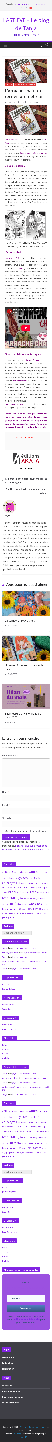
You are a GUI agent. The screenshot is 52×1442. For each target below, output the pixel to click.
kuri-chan (6, 1049)
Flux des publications (11, 1391)
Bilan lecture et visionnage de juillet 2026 (23, 715)
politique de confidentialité (26, 1319)
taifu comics (34, 909)
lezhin (47, 892)
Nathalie (5, 1058)
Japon (4, 892)
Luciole (5, 1053)
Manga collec (8, 1004)
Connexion (7, 1385)
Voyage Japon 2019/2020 (27, 913)
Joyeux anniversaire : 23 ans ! (24, 948)
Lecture (9, 85)
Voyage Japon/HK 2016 (10, 913)
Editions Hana (21, 887)
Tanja (22, 102)
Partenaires (7, 1363)
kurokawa (40, 892)
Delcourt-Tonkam (24, 883)
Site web (6, 818)
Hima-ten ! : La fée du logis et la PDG (24, 667)
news (29, 904)
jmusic (11, 891)
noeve (45, 904)
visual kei (45, 909)
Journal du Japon (9, 989)
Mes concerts (8, 1357)
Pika (18, 909)
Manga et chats (39, 898)
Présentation (8, 1368)
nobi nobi (37, 904)
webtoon (41, 913)
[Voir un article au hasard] (46, 45)
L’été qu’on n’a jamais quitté (27, 4)
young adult (9, 917)
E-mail (6, 805)
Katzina (5, 1045)
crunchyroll (9, 883)
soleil (24, 909)
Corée (37, 877)
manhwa (6, 904)
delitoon (34, 883)
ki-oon (32, 891)
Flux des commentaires (12, 1397)
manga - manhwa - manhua (25, 85)
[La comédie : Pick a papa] (26, 592)
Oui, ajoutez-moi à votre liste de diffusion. (26, 831)
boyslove (22, 877)
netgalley (22, 904)
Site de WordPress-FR (12, 1402)
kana (22, 892)
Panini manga (8, 909)
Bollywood (11, 878)
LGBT (29, 102)
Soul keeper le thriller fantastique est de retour (26, 491)
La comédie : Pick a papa (20, 620)
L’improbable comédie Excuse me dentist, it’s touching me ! (26, 480)
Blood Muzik (7, 1024)
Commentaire (10, 755)
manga (35, 102)
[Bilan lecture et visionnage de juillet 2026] (26, 685)
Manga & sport (26, 898)
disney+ (41, 883)
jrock (17, 892)
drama (10, 887)
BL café (5, 984)
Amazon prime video (21, 872)
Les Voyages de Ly (10, 952)
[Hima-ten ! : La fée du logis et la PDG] (26, 637)
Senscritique (7, 1009)
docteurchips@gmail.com (13, 961)
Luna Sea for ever (9, 1029)
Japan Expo (41, 887)
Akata (9, 872)
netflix (14, 904)
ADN (4, 871)
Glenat (32, 887)
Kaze (26, 892)
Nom (5, 792)
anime (34, 871)
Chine (31, 878)
